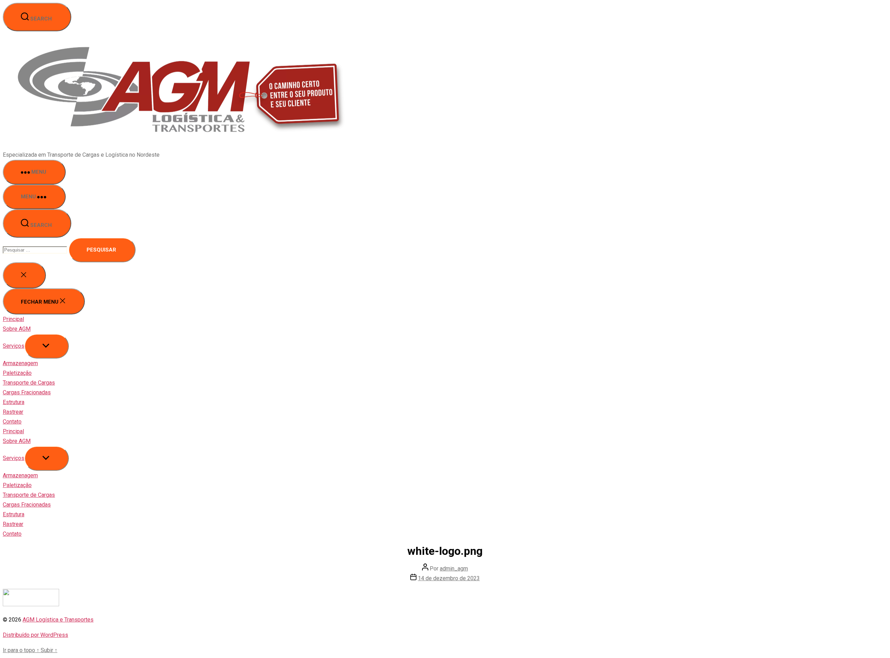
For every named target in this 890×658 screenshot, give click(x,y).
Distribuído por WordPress (35, 635)
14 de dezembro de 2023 (449, 578)
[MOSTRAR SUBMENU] (46, 346)
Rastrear (13, 412)
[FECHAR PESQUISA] (24, 275)
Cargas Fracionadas (27, 392)
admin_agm (454, 568)
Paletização (17, 373)
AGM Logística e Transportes (58, 619)
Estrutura (13, 402)
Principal (13, 319)
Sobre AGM (17, 329)
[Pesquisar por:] (35, 249)
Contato (12, 421)
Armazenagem (20, 363)
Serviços (13, 346)
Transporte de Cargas (29, 382)
